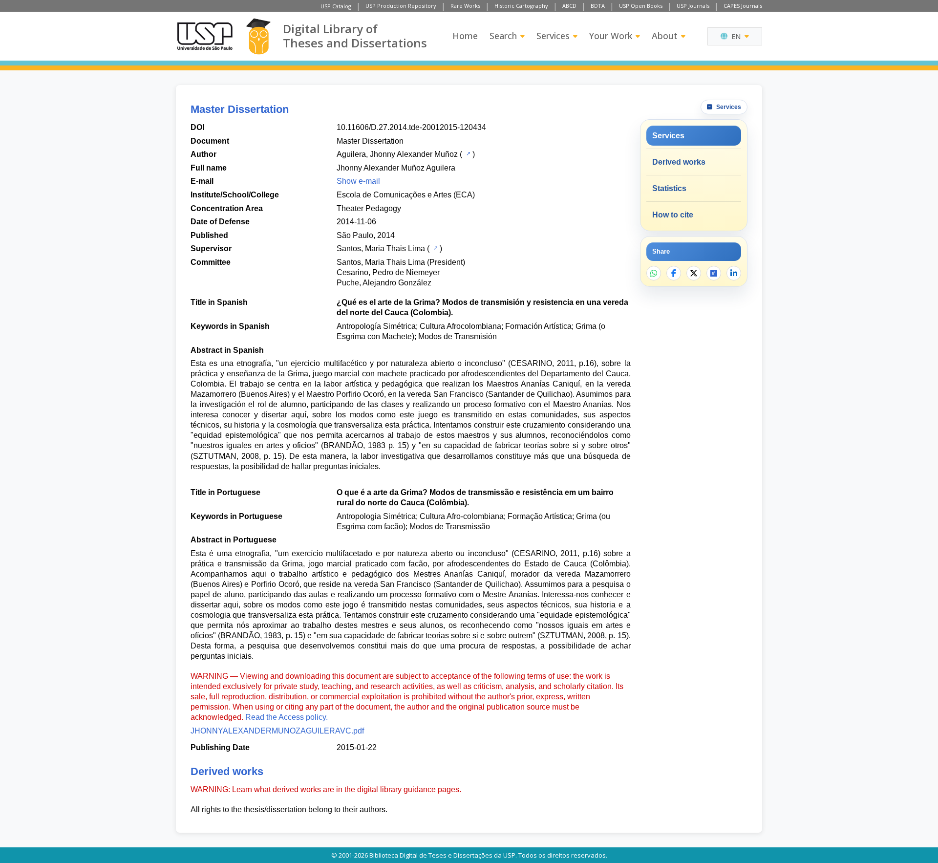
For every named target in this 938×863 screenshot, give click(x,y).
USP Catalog (335, 6)
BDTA (598, 5)
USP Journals (693, 5)
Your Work (610, 36)
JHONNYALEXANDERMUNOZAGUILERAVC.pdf (277, 731)
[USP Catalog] (467, 153)
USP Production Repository (400, 5)
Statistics (669, 188)
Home (465, 36)
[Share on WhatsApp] (653, 273)
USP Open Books (640, 5)
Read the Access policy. (286, 717)
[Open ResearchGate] (713, 273)
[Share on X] (693, 273)
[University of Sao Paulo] (205, 36)
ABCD (569, 5)
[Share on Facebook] (673, 273)
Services (553, 36)
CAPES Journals (743, 5)
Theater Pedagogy (369, 208)
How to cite (672, 215)
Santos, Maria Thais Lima (381, 248)
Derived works (678, 162)
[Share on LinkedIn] (733, 273)
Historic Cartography (521, 5)
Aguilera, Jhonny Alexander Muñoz (397, 154)
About (665, 36)
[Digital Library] (258, 36)
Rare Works (465, 5)
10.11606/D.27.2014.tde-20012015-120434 (411, 127)
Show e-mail (358, 181)
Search (503, 36)
